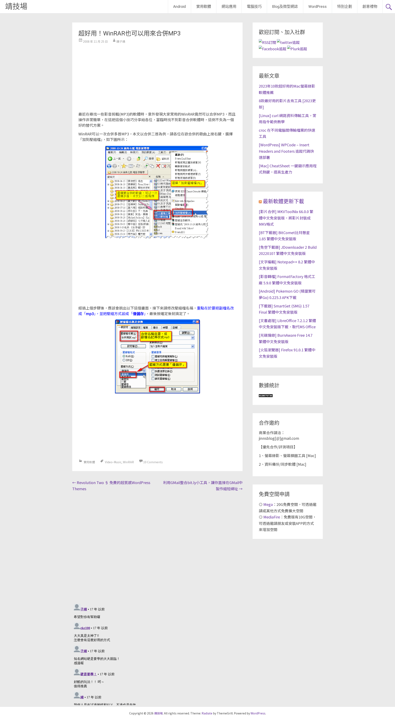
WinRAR (128, 462)
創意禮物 (369, 6)
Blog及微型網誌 (285, 6)
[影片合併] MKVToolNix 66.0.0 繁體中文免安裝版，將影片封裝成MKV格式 (286, 218)
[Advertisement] (157, 76)
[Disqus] (157, 546)
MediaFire (271, 516)
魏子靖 (120, 41)
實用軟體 (203, 6)
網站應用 (229, 6)
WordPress (317, 6)
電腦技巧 (254, 6)
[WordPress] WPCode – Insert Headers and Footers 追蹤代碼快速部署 (286, 151)
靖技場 (16, 6)
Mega (268, 504)
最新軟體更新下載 (283, 201)
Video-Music (113, 462)
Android (179, 6)
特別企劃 (344, 6)
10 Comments (153, 462)
